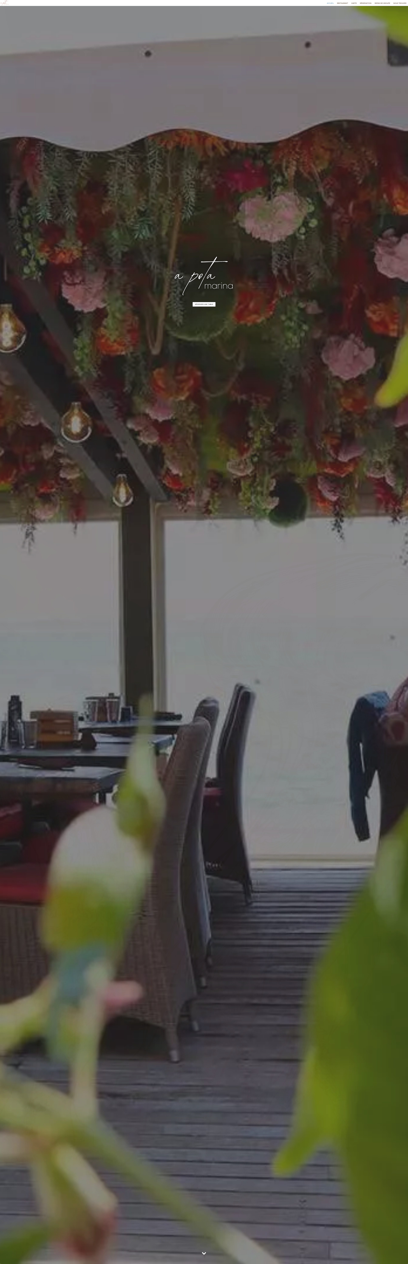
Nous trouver (399, 3)
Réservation (365, 3)
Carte (354, 3)
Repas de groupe (382, 3)
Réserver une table (204, 304)
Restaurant (342, 3)
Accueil (330, 3)
